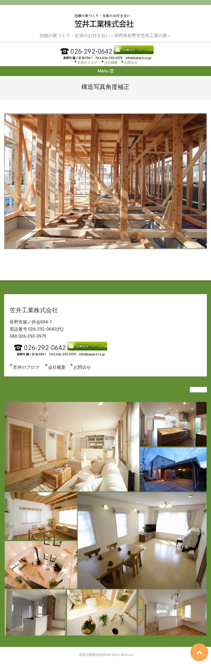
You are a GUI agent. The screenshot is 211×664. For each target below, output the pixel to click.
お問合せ (130, 62)
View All (198, 390)
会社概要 (111, 62)
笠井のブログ (87, 62)
